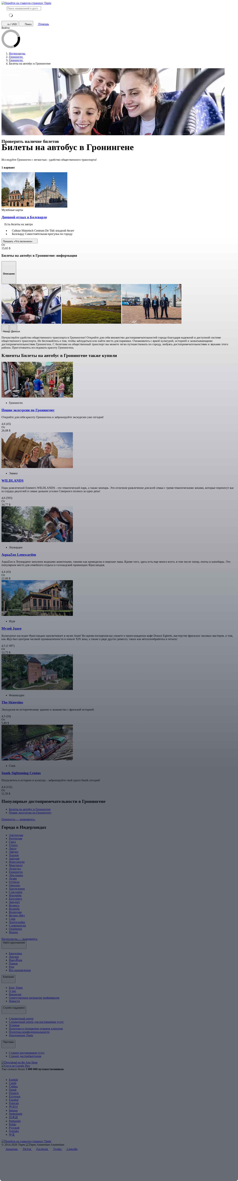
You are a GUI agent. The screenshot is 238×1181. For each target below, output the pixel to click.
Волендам (15, 912)
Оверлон (14, 885)
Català (12, 1083)
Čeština (13, 1086)
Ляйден (13, 851)
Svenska (14, 1131)
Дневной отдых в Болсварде (24, 217)
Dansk (13, 1089)
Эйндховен (16, 875)
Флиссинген (17, 861)
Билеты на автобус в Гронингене (30, 809)
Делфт (13, 878)
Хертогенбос (17, 922)
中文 (12, 1134)
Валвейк (14, 908)
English (13, 1079)
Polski (12, 1124)
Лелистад (15, 868)
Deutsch (14, 1093)
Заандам (14, 858)
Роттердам (15, 838)
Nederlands (15, 1113)
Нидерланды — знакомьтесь (19, 938)
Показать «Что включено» (18, 241)
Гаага (12, 841)
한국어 (13, 1106)
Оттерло (14, 882)
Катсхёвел (15, 898)
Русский (14, 1127)
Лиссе (13, 848)
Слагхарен (15, 892)
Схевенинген (17, 925)
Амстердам (16, 835)
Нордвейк (15, 895)
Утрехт (13, 845)
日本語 (13, 1117)
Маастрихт (16, 865)
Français (14, 1103)
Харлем (14, 855)
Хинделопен (17, 888)
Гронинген (16, 872)
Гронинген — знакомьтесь (18, 819)
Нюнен (13, 932)
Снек (12, 918)
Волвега (14, 905)
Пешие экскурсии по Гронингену (30, 812)
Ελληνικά (14, 1096)
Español (13, 1099)
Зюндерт (14, 902)
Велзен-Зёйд (17, 915)
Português (15, 1121)
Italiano (13, 1110)
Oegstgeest (15, 928)
